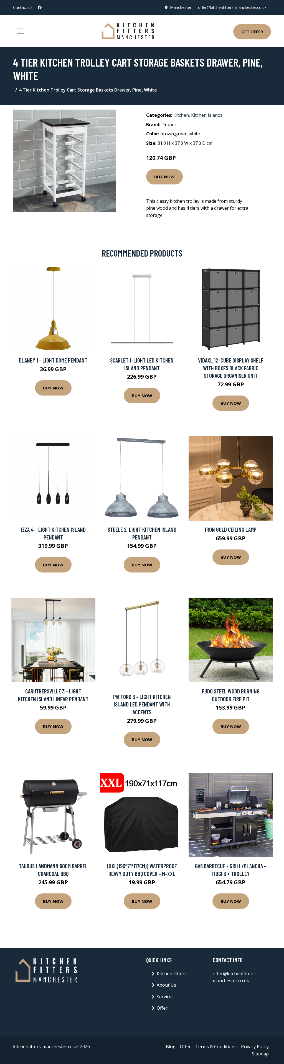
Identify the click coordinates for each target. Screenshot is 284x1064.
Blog (171, 1046)
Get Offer (252, 31)
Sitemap (260, 1054)
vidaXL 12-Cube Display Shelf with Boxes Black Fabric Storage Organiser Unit (230, 368)
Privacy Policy (255, 1046)
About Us (166, 985)
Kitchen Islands (206, 115)
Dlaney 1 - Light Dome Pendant (53, 360)
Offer (162, 1008)
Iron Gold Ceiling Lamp (231, 529)
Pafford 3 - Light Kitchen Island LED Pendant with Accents (142, 704)
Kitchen (181, 115)
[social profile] (40, 7)
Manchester (180, 7)
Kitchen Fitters (172, 974)
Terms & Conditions (216, 1046)
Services (165, 997)
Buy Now (164, 176)
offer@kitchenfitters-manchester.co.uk (232, 7)
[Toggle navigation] (20, 31)
